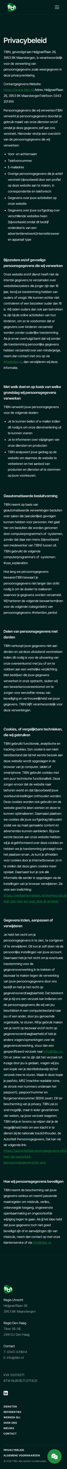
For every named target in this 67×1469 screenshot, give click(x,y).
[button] (56, 7)
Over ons (10, 1422)
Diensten (10, 1406)
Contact (10, 1433)
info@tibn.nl (13, 362)
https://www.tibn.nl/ (19, 90)
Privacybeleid (14, 1450)
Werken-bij (12, 1417)
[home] (11, 7)
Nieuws (9, 1428)
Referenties (12, 1411)
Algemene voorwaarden (22, 1455)
